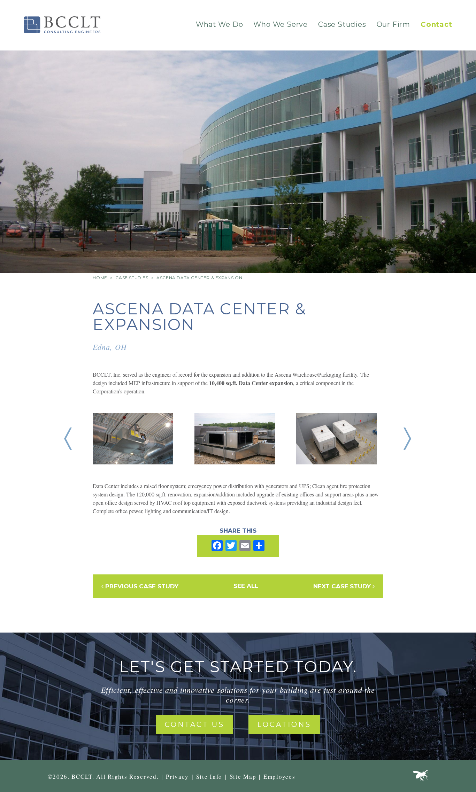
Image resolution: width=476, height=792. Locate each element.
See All (245, 585)
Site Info (209, 777)
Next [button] (407, 439)
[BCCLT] (62, 24)
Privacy (177, 777)
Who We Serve (280, 24)
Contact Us (194, 724)
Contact (436, 24)
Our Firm (393, 24)
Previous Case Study (140, 586)
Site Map (243, 777)
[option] (143, 438)
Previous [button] (68, 439)
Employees (279, 777)
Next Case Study (343, 586)
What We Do (219, 24)
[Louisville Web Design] (420, 777)
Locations (284, 724)
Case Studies (342, 24)
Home (100, 277)
